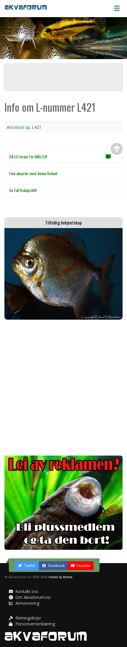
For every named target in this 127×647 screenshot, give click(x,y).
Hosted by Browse (60, 577)
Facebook (56, 565)
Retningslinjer (27, 618)
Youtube (83, 565)
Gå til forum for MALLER (28, 156)
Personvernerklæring (34, 624)
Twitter (29, 565)
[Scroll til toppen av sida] (117, 149)
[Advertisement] (63, 387)
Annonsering (26, 603)
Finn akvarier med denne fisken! (33, 173)
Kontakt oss (26, 591)
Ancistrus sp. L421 (24, 127)
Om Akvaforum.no (32, 597)
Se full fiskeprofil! (23, 190)
